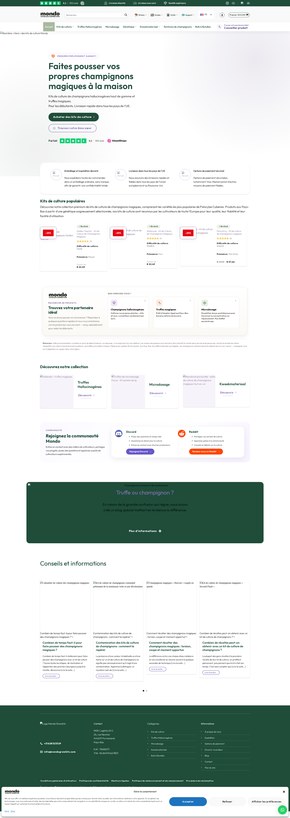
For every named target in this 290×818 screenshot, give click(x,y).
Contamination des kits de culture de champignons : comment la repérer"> (113, 635)
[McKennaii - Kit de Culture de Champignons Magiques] (126, 245)
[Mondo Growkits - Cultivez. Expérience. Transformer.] (50, 14)
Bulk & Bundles (203, 26)
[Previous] (35, 626)
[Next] (254, 626)
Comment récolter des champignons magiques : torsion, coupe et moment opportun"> (171, 635)
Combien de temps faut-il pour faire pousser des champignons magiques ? (62, 646)
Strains (142, 15)
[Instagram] (227, 3)
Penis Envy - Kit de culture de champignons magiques (229, 232)
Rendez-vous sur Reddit (206, 451)
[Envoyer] (125, 15)
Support (188, 15)
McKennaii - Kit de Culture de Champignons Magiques (159, 232)
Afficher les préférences (267, 801)
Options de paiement (214, 743)
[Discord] (248, 3)
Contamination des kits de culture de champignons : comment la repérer (117, 646)
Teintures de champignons (178, 26)
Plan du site (210, 767)
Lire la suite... (51, 676)
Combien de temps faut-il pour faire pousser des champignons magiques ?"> (63, 635)
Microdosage (112, 26)
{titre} (7, 811)
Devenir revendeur (214, 749)
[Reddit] (242, 3)
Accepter (188, 801)
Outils (173, 15)
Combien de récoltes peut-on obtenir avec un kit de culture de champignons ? (222, 646)
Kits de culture (64, 26)
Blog (207, 755)
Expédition (210, 737)
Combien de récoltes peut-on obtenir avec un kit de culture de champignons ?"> (224, 635)
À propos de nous (213, 731)
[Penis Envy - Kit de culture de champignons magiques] (196, 244)
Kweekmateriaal (149, 26)
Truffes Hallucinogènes (89, 26)
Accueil (49, 26)
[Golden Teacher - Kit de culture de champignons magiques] (57, 246)
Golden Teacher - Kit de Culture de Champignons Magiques (88, 234)
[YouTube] (233, 3)
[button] (283, 791)
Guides (158, 15)
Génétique (128, 26)
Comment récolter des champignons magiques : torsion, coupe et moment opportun (170, 646)
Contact (208, 761)
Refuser (227, 801)
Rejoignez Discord (140, 451)
